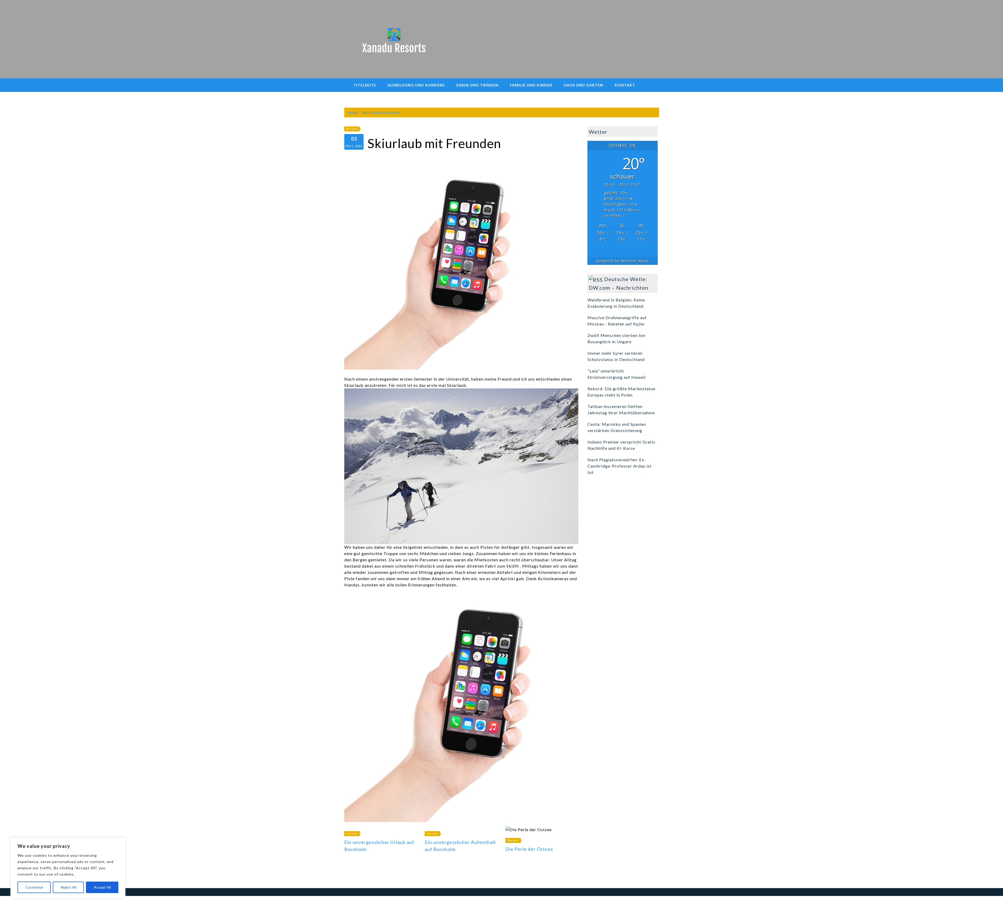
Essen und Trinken (477, 85)
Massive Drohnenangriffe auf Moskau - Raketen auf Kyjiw (617, 320)
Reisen (352, 128)
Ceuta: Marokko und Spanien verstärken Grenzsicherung (616, 427)
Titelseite (364, 85)
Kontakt (625, 85)
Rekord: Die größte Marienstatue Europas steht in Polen (621, 391)
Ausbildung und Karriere (416, 85)
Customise (34, 887)
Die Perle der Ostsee (529, 849)
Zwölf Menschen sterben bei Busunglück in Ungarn (616, 338)
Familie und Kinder (531, 85)
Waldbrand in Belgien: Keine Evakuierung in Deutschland (616, 302)
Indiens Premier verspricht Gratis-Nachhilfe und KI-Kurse (622, 445)
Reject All (68, 887)
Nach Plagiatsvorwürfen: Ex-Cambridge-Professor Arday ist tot (619, 466)
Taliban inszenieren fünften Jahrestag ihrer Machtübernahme (621, 409)
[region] (67, 868)
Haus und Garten (583, 85)
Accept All (102, 887)
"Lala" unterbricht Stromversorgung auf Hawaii (616, 374)
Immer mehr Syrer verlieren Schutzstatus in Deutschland (616, 356)
